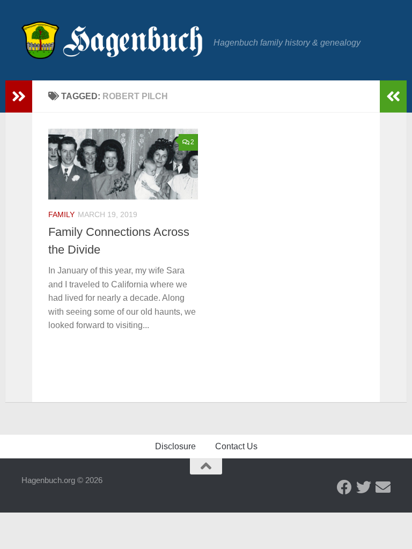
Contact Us (236, 446)
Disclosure (175, 446)
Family (61, 214)
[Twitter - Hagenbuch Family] (363, 487)
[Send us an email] (383, 487)
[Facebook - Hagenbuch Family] (344, 487)
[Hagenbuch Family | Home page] (112, 40)
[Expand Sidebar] (18, 96)
